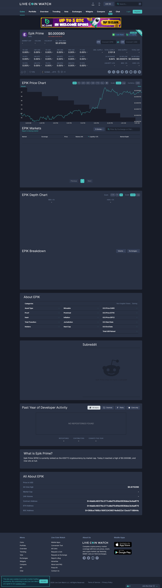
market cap (26, 41)
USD (108, 4)
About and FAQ (56, 564)
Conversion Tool (57, 545)
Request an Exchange (59, 555)
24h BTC (37, 56)
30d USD (60, 50)
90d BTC (71, 56)
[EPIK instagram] (135, 72)
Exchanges (133, 251)
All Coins (54, 548)
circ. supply (98, 50)
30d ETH (60, 63)
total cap (136, 50)
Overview (23, 548)
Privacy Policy (107, 582)
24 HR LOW (123, 56)
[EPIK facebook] (118, 72)
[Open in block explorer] (62, 72)
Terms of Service (94, 582)
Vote (21, 555)
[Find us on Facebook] (97, 558)
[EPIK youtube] (131, 72)
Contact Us (55, 571)
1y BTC (82, 56)
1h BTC (24, 56)
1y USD (82, 50)
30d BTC (60, 56)
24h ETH (37, 63)
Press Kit (54, 568)
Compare (23, 564)
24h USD (37, 50)
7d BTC (47, 56)
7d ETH (47, 63)
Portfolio (23, 545)
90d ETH (71, 63)
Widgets (23, 561)
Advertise (54, 561)
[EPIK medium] (139, 72)
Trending (23, 552)
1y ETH (82, 63)
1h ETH (25, 63)
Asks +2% (136, 63)
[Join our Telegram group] (84, 558)
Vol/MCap (48, 41)
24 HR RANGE (110, 56)
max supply (122, 50)
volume (38, 41)
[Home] (97, 543)
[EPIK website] (109, 72)
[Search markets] (108, 129)
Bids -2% (124, 63)
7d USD (48, 50)
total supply (109, 50)
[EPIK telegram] (122, 72)
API (21, 568)
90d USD (71, 50)
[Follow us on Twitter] (88, 558)
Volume (120, 251)
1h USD (25, 50)
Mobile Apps (55, 542)
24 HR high (135, 56)
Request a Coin (56, 552)
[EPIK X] (114, 72)
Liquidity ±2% (110, 63)
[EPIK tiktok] (126, 72)
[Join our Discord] (93, 558)
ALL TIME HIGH (61, 41)
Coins (22, 542)
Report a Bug (56, 558)
